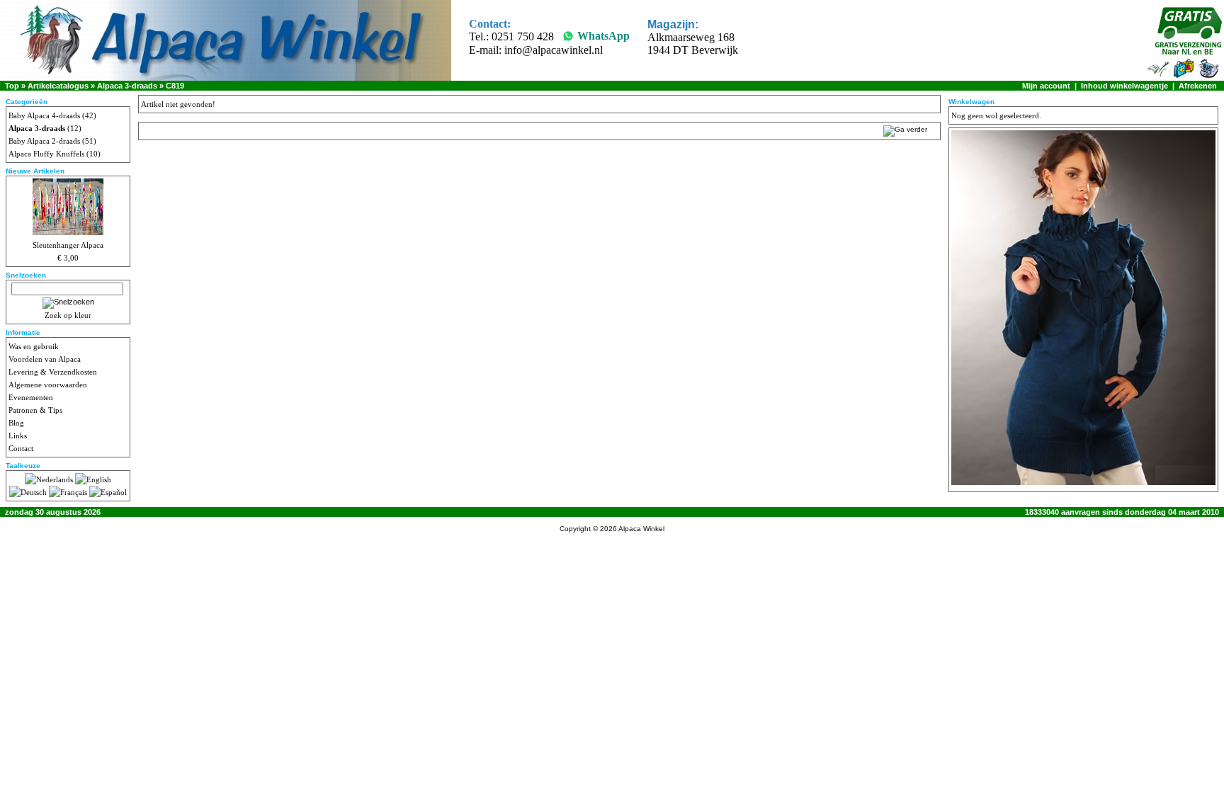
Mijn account (1046, 85)
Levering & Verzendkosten (52, 372)
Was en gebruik (33, 346)
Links (17, 435)
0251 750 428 (523, 36)
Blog (16, 423)
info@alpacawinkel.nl (553, 50)
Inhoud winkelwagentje (1124, 85)
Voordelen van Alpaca (44, 359)
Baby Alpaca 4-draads (44, 115)
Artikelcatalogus (58, 85)
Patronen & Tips (35, 410)
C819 (175, 85)
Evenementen (30, 397)
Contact (20, 448)
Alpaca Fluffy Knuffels (46, 153)
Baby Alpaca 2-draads (44, 141)
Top (12, 85)
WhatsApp (603, 36)
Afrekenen (1198, 85)
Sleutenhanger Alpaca (68, 245)
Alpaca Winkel (641, 529)
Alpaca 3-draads (127, 85)
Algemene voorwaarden (47, 384)
